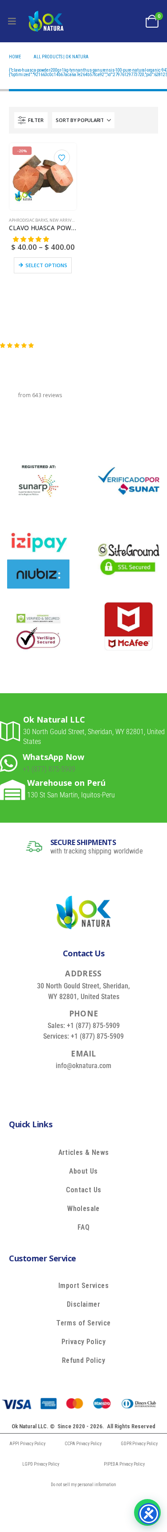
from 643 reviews (40, 394)
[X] (71, 1085)
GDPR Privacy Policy (139, 1443)
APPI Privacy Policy (27, 1443)
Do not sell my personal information (83, 1484)
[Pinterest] (91, 1085)
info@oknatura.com (83, 1065)
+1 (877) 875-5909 (49, 769)
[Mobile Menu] (12, 21)
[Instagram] (112, 1085)
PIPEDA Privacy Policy (124, 1464)
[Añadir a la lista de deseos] (62, 158)
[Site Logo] (46, 21)
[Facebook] (50, 1085)
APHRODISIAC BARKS (28, 220)
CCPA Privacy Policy (83, 1443)
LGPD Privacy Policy (40, 1464)
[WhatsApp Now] (11, 763)
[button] (31, 120)
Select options (46, 265)
